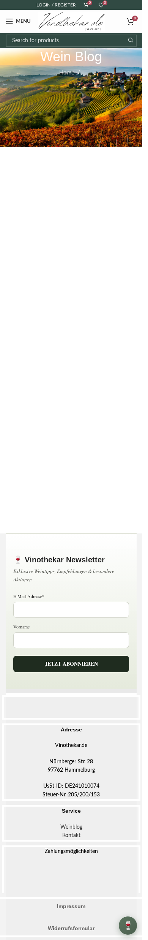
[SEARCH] (130, 41)
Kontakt (71, 835)
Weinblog (71, 827)
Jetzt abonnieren (71, 664)
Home (66, 73)
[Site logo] (71, 21)
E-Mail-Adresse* (28, 596)
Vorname (21, 627)
